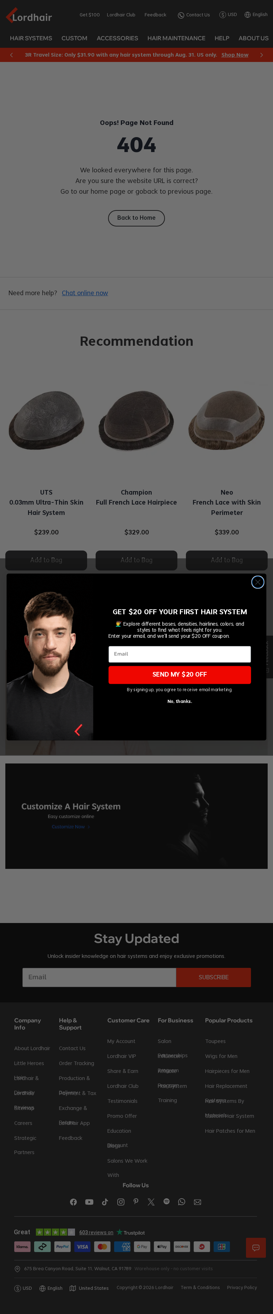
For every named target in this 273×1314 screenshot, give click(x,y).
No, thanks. (179, 701)
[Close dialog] (258, 582)
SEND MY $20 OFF (179, 675)
